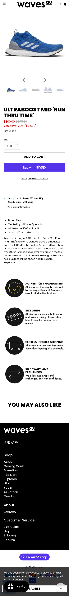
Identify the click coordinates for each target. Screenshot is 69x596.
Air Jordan (11, 492)
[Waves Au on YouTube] (16, 443)
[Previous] (25, 80)
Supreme (10, 479)
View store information (18, 207)
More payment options (34, 178)
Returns (9, 540)
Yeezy (8, 488)
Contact (10, 512)
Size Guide (10, 131)
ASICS (8, 462)
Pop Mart (10, 475)
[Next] (44, 80)
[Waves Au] (34, 4)
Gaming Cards (14, 466)
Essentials (11, 470)
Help (7, 531)
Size (6, 139)
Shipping (10, 535)
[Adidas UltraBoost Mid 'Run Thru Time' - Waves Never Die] (34, 43)
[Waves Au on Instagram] (8, 443)
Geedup (10, 496)
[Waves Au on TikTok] (12, 443)
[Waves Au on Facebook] (5, 443)
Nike (7, 483)
